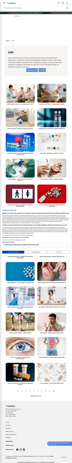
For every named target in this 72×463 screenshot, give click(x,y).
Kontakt (8, 425)
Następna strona (36, 396)
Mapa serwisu (10, 431)
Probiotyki (42, 70)
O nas (7, 422)
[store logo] (11, 3)
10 (54, 391)
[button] (4, 3)
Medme (8, 41)
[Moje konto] (67, 3)
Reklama (8, 437)
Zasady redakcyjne (11, 434)
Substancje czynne (32, 70)
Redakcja (8, 428)
